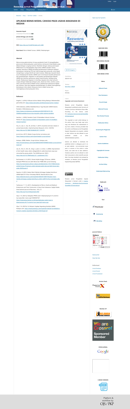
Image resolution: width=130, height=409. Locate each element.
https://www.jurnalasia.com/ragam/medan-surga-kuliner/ (33, 136)
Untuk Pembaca (96, 268)
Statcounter (95, 255)
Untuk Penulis (96, 271)
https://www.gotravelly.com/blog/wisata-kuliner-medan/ (42, 103)
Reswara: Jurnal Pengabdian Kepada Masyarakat (39, 6)
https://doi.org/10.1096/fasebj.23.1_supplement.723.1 (32, 155)
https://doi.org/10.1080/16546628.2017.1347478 (30, 130)
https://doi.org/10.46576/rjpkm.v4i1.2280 (31, 45)
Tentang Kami (42, 10)
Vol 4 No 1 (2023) (32, 15)
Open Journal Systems (99, 18)
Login (114, 1)
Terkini (16, 10)
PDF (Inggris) (71, 70)
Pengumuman (30, 10)
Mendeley (99, 221)
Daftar (109, 1)
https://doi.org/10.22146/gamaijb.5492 (27, 192)
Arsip (22, 10)
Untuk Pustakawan (97, 274)
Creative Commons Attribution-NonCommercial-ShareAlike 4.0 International (76, 183)
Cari (113, 10)
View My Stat (96, 258)
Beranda (18, 15)
